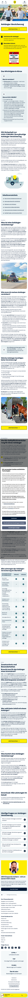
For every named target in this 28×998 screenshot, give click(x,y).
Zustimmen (14, 518)
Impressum (11, 508)
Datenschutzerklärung (9, 503)
